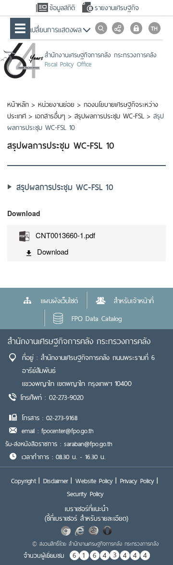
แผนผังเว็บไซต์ (59, 301)
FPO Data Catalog (97, 318)
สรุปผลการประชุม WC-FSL (109, 116)
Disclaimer (55, 480)
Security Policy (85, 493)
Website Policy (94, 480)
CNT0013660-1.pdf (65, 235)
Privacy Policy (137, 480)
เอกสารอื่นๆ (50, 116)
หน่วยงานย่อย (56, 104)
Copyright (23, 480)
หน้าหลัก (18, 104)
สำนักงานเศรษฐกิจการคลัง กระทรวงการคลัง (79, 341)
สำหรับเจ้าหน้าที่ (134, 301)
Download (52, 251)
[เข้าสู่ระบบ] (136, 28)
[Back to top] (146, 538)
